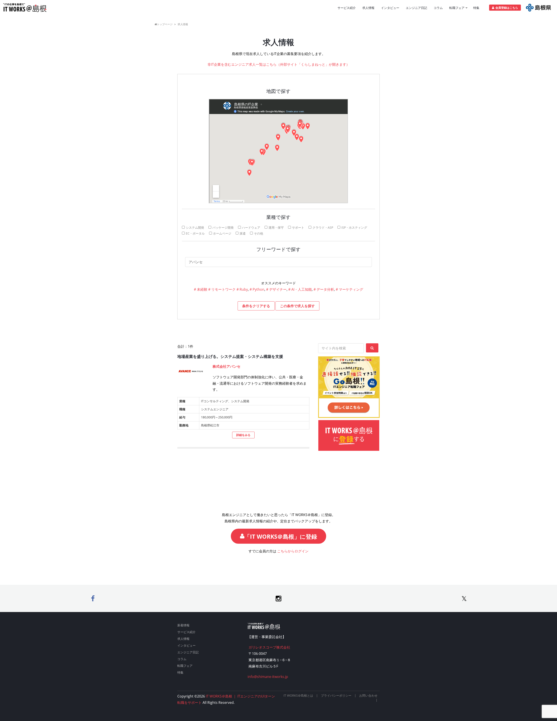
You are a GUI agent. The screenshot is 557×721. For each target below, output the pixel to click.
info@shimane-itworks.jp (268, 676)
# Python (257, 289)
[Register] (538, 7)
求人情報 (368, 8)
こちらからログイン (293, 551)
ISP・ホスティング (354, 227)
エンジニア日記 (416, 8)
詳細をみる (243, 435)
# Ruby (242, 289)
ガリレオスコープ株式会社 (269, 647)
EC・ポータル (195, 233)
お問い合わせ (368, 695)
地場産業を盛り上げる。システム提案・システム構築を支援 (230, 356)
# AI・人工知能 (300, 289)
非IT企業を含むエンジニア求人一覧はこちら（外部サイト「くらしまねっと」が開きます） (279, 64)
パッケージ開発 (223, 227)
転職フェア (457, 8)
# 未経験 (200, 289)
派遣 (243, 233)
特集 (476, 8)
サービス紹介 (346, 8)
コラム (438, 8)
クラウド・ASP (322, 227)
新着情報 (183, 625)
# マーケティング (349, 289)
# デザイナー (276, 289)
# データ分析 (324, 289)
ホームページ (222, 233)
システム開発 (195, 227)
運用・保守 (276, 227)
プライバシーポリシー (336, 695)
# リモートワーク (222, 289)
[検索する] (372, 347)
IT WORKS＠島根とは (298, 695)
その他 (258, 233)
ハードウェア (251, 227)
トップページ (165, 24)
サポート (298, 227)
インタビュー (390, 8)
